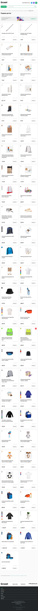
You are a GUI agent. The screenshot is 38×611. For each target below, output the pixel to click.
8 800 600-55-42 (33, 583)
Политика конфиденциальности (19, 601)
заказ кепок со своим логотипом (21, 575)
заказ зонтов (12, 575)
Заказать (14, 39)
